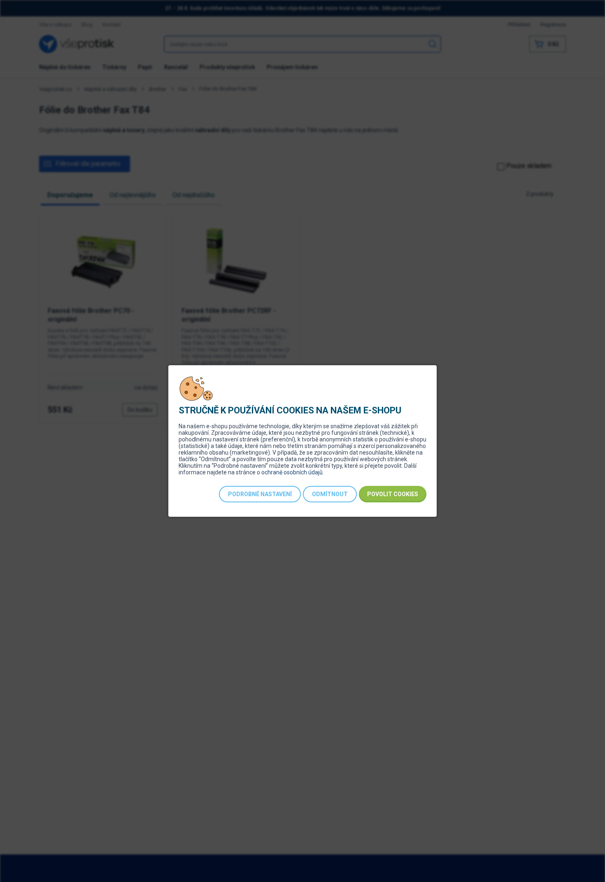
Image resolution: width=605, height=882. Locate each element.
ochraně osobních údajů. (292, 472)
